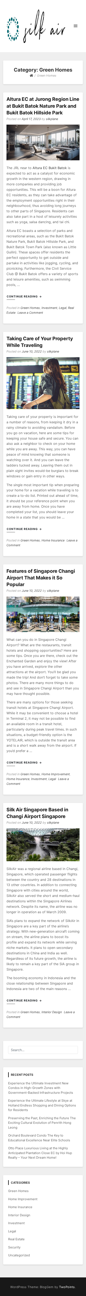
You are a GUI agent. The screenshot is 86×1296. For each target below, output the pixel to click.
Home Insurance (53, 540)
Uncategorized (19, 1255)
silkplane (52, 119)
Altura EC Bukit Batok (50, 168)
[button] (75, 26)
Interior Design (52, 1012)
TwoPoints (67, 1287)
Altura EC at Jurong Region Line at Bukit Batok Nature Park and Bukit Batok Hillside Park (42, 105)
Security (14, 1247)
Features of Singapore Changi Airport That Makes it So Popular (40, 577)
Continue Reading (23, 296)
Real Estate (16, 1239)
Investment (49, 308)
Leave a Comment (30, 312)
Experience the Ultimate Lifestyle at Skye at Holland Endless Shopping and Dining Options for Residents (42, 1105)
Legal (62, 308)
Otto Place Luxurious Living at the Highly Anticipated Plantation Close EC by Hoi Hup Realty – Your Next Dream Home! (40, 1152)
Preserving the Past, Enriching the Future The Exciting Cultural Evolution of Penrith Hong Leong (42, 1122)
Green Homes (30, 308)
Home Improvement (56, 774)
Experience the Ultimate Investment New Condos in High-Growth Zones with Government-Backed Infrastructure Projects (40, 1088)
